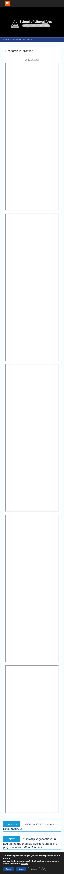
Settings (34, 869)
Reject (21, 869)
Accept (8, 869)
